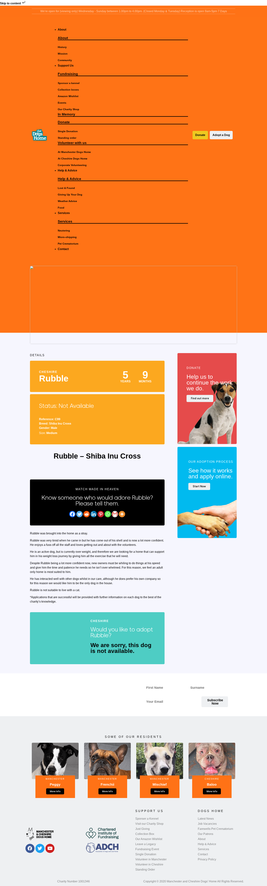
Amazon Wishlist (68, 96)
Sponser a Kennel (147, 818)
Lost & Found (66, 188)
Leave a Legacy (145, 844)
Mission (63, 53)
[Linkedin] (93, 514)
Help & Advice (69, 179)
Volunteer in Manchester (151, 859)
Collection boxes (68, 89)
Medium (51, 433)
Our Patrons (205, 833)
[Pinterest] (101, 514)
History (62, 47)
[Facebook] (72, 514)
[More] (122, 514)
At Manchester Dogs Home (74, 152)
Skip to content (11, 3)
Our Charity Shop (68, 109)
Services (65, 221)
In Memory (66, 114)
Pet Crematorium (68, 243)
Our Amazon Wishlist (148, 839)
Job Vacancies (207, 823)
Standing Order (145, 869)
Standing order (67, 137)
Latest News (206, 818)
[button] (119, 23)
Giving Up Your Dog (70, 194)
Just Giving (142, 828)
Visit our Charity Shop (149, 823)
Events (62, 102)
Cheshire (48, 371)
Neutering (64, 230)
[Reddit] (86, 514)
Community (65, 60)
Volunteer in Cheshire (149, 864)
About (63, 38)
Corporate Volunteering (72, 165)
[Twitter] (79, 514)
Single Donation (68, 131)
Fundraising (68, 74)
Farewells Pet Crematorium (215, 828)
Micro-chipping (67, 237)
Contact (203, 854)
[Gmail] (115, 514)
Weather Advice (67, 201)
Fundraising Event (147, 849)
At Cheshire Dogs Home (72, 158)
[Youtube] (49, 848)
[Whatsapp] (108, 514)
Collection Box (144, 833)
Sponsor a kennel (69, 83)
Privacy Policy (207, 859)
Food (61, 207)
